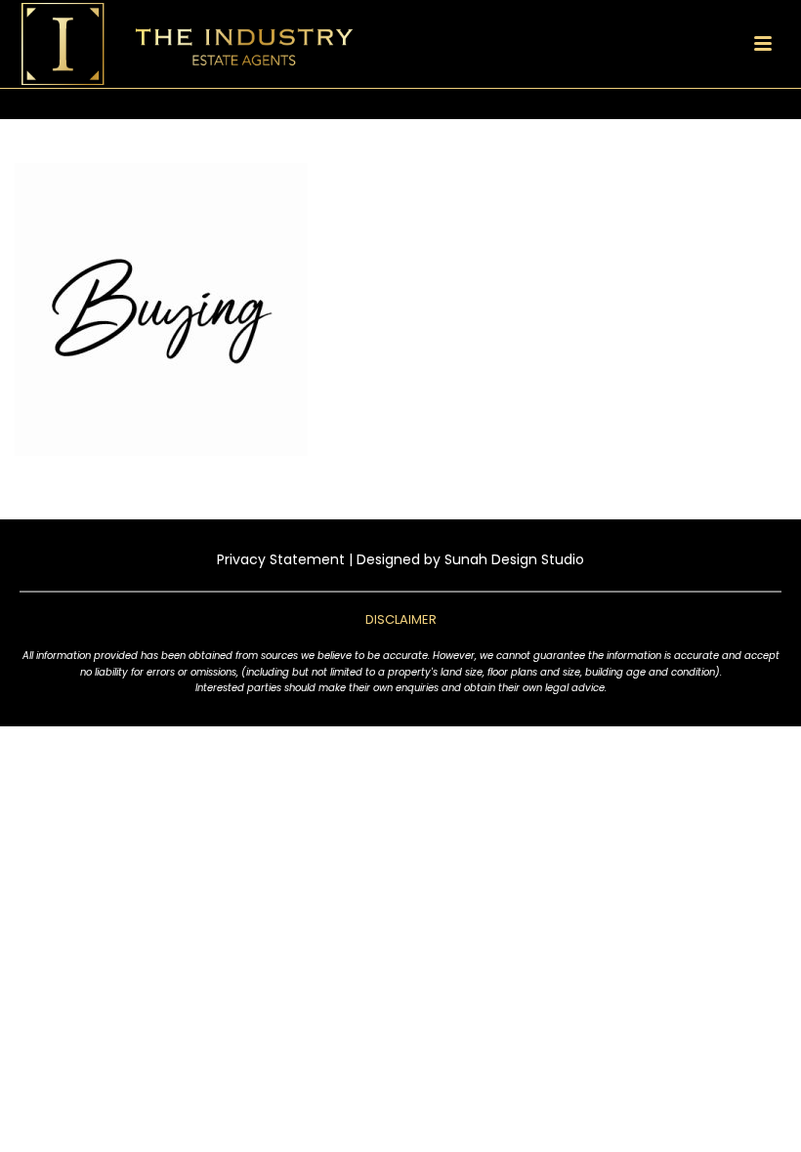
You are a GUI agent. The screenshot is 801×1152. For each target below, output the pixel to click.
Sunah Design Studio (514, 559)
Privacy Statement (281, 559)
